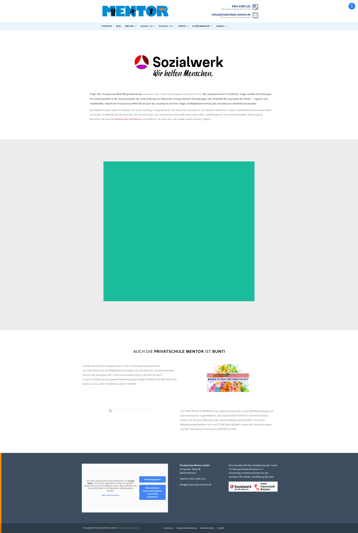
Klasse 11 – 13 (165, 26)
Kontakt (220, 26)
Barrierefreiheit (207, 528)
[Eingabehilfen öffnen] (351, 6)
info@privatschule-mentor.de (231, 14)
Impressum (168, 528)
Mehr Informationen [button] (110, 495)
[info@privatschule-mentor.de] (255, 15)
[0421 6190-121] (255, 7)
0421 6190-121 (241, 6)
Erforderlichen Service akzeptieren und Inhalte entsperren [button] (152, 492)
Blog (118, 26)
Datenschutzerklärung (187, 528)
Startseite (106, 26)
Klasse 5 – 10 (146, 26)
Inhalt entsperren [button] (152, 479)
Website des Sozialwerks (128, 119)
